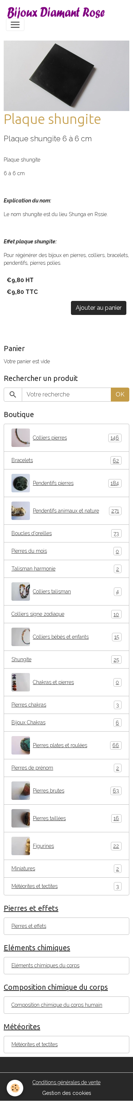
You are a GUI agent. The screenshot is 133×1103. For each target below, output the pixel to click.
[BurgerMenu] (15, 24)
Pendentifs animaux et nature (76, 511)
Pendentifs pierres (76, 483)
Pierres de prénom (65, 768)
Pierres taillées (76, 818)
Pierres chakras (65, 705)
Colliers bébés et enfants (76, 637)
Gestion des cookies (66, 1093)
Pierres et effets (28, 926)
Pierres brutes (76, 791)
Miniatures (65, 869)
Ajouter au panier (99, 307)
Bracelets (65, 460)
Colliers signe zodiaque (65, 614)
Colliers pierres (76, 438)
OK (120, 394)
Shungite (65, 659)
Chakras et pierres (76, 682)
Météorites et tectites (65, 886)
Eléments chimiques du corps (45, 965)
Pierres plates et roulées (76, 745)
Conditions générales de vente (66, 1082)
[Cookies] (15, 1088)
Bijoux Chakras (65, 722)
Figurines (76, 846)
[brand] (57, 12)
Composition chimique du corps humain (56, 1005)
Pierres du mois (65, 551)
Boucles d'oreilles (65, 533)
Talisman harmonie (65, 569)
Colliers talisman (76, 592)
